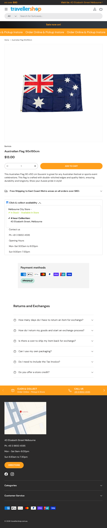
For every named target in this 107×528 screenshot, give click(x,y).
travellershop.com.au (19, 521)
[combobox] (53, 16)
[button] (101, 9)
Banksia (7, 146)
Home (6, 40)
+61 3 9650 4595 (82, 392)
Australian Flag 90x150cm (22, 40)
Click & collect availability (23, 202)
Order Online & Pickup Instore (44, 32)
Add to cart (71, 166)
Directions (14, 465)
